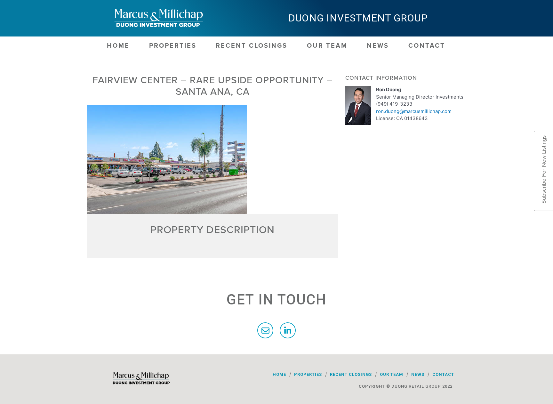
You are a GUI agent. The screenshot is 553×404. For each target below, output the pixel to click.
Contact (426, 46)
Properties (172, 46)
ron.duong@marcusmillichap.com (414, 111)
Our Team (327, 46)
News (378, 46)
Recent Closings (251, 46)
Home (118, 46)
